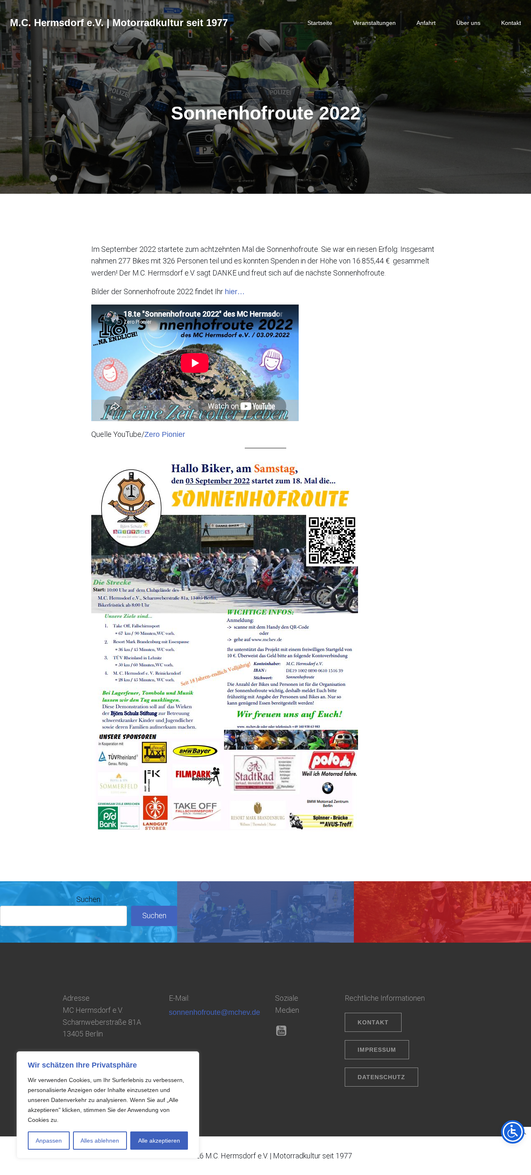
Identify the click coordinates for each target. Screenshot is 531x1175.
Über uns (468, 23)
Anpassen (49, 1140)
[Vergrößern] (341, 466)
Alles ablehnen (99, 1140)
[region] (108, 1104)
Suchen (88, 899)
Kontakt (511, 23)
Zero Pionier (164, 434)
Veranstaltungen (374, 23)
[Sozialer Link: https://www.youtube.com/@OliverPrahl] (284, 1031)
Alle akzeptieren (159, 1140)
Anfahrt (426, 23)
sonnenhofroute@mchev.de (214, 1012)
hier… (235, 292)
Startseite (319, 23)
